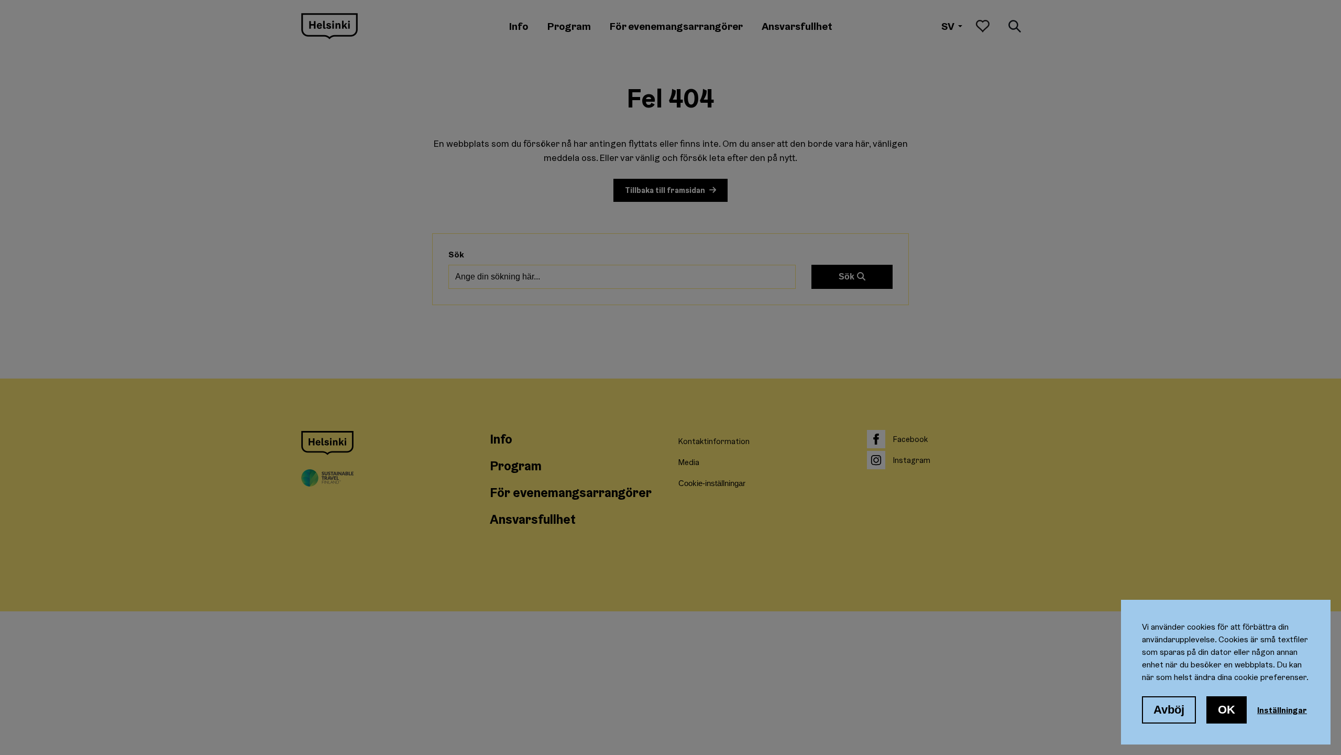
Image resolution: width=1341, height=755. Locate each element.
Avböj (1168, 709)
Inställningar (1282, 710)
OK (1226, 709)
